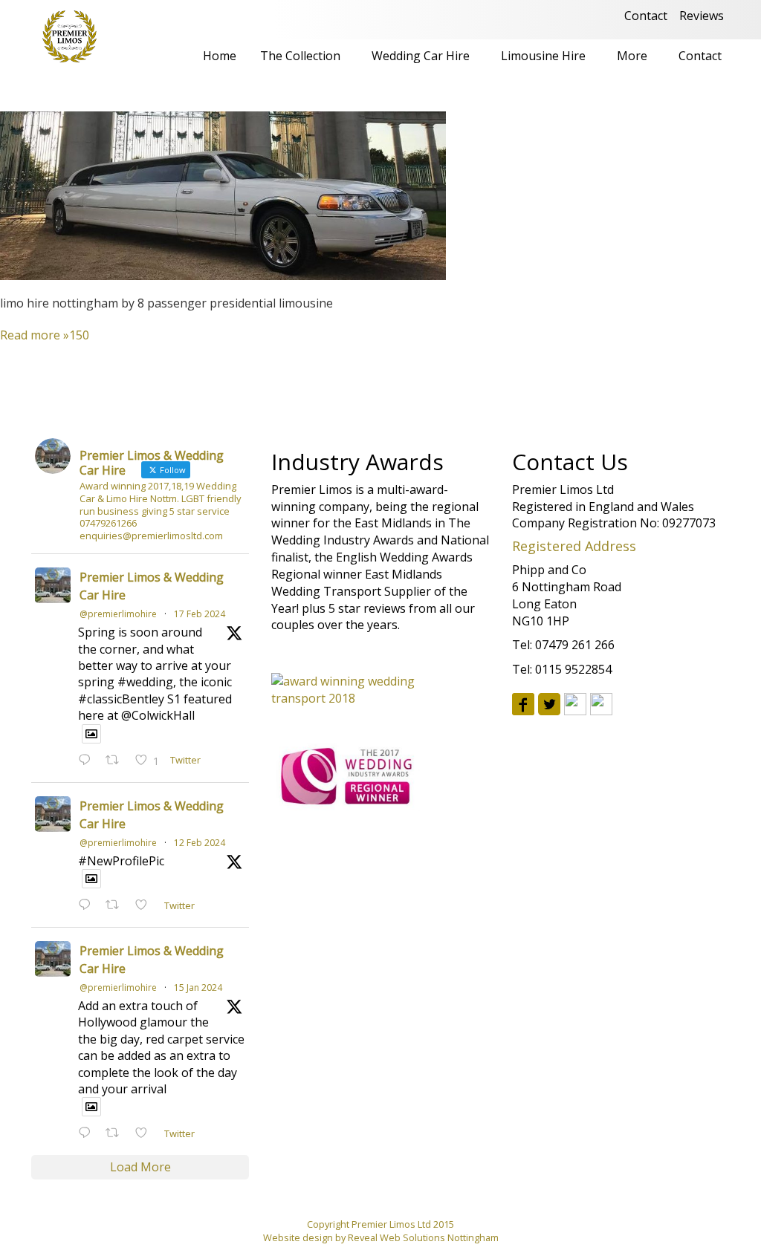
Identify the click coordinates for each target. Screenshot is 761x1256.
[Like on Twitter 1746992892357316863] (146, 1134)
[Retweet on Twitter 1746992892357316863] (117, 1134)
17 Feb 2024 (199, 614)
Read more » (34, 335)
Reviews (701, 15)
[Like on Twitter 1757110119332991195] (146, 906)
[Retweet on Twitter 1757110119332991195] (117, 906)
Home (219, 56)
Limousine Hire (543, 56)
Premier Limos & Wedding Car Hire (152, 586)
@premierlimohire (118, 614)
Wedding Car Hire (421, 56)
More (632, 56)
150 (79, 335)
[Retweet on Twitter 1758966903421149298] (117, 761)
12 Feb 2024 (199, 842)
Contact (645, 15)
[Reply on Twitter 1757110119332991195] (88, 906)
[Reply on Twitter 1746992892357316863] (88, 1134)
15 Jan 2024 (198, 987)
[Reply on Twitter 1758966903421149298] (88, 761)
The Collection (300, 56)
